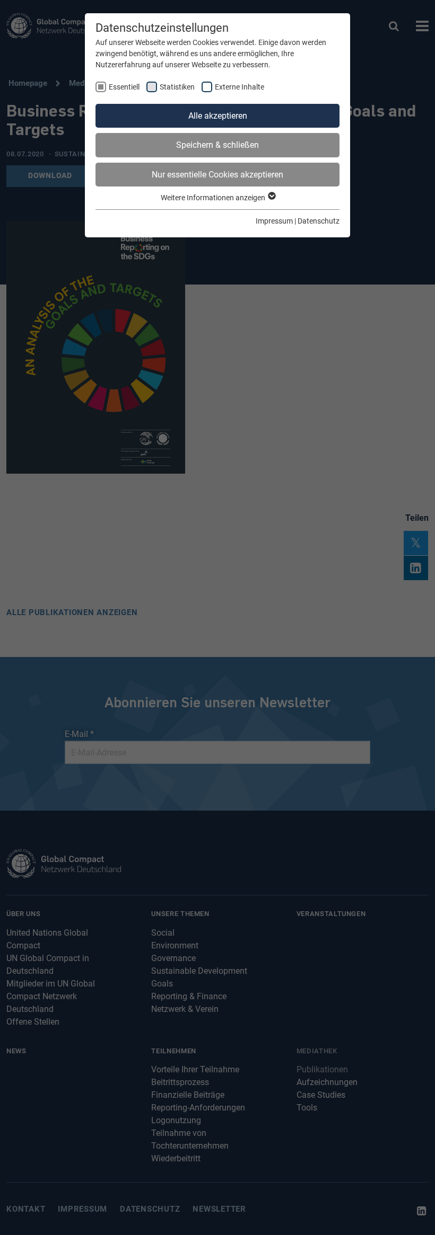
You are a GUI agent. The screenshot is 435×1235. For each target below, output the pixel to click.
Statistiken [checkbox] (177, 87)
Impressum (274, 221)
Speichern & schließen (217, 145)
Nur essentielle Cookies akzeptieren (217, 175)
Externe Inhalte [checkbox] (239, 87)
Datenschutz (319, 221)
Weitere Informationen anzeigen (214, 197)
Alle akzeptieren (217, 116)
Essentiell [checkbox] (124, 87)
